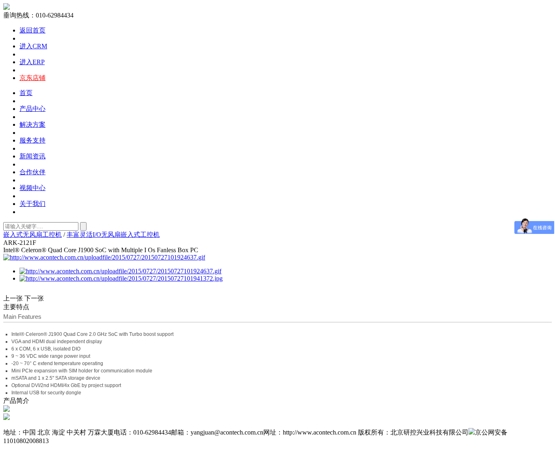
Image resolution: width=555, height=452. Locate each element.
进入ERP (32, 61)
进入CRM (33, 46)
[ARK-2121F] (121, 278)
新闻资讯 (33, 156)
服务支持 (33, 140)
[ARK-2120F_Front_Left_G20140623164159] (104, 257)
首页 (26, 92)
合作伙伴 (33, 172)
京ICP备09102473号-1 (83, 440)
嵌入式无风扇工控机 (32, 234)
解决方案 (33, 124)
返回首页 (33, 30)
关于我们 (33, 203)
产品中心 (33, 108)
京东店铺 (33, 77)
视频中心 (33, 187)
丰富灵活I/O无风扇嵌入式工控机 (113, 234)
